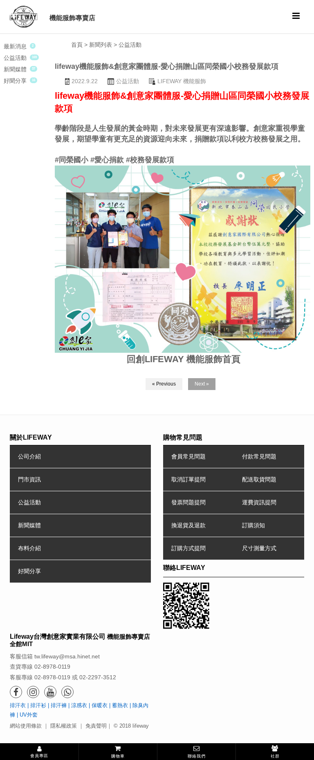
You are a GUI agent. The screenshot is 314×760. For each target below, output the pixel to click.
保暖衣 (100, 705)
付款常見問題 (259, 456)
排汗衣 (18, 705)
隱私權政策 (63, 726)
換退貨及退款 (188, 525)
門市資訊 (29, 479)
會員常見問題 (188, 456)
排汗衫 (38, 705)
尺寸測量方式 (259, 548)
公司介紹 (29, 456)
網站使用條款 (26, 726)
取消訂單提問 (188, 479)
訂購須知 (253, 525)
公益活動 (15, 57)
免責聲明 (96, 726)
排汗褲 (59, 705)
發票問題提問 (188, 502)
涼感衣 (79, 705)
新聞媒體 (15, 69)
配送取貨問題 (259, 479)
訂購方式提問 (188, 548)
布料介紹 (29, 548)
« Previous (164, 384)
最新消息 (15, 46)
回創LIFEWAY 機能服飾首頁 (183, 359)
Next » (202, 384)
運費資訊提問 (259, 502)
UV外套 (29, 715)
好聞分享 (15, 80)
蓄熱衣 (120, 705)
